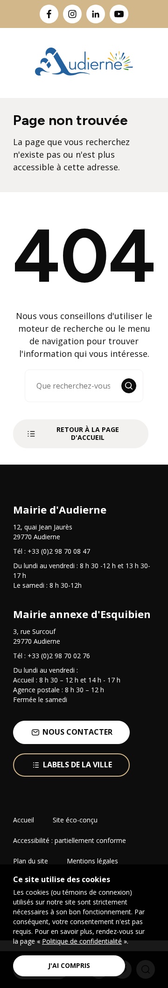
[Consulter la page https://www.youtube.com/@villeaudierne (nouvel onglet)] (119, 14)
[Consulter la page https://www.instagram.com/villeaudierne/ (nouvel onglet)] (72, 14)
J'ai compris (69, 965)
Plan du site (30, 860)
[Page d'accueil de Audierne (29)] (84, 63)
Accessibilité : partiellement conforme (69, 840)
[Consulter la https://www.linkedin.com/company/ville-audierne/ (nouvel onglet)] (95, 14)
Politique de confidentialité (82, 941)
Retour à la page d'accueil (87, 433)
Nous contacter (77, 732)
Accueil (23, 819)
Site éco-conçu (75, 819)
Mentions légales (92, 860)
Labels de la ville (77, 764)
